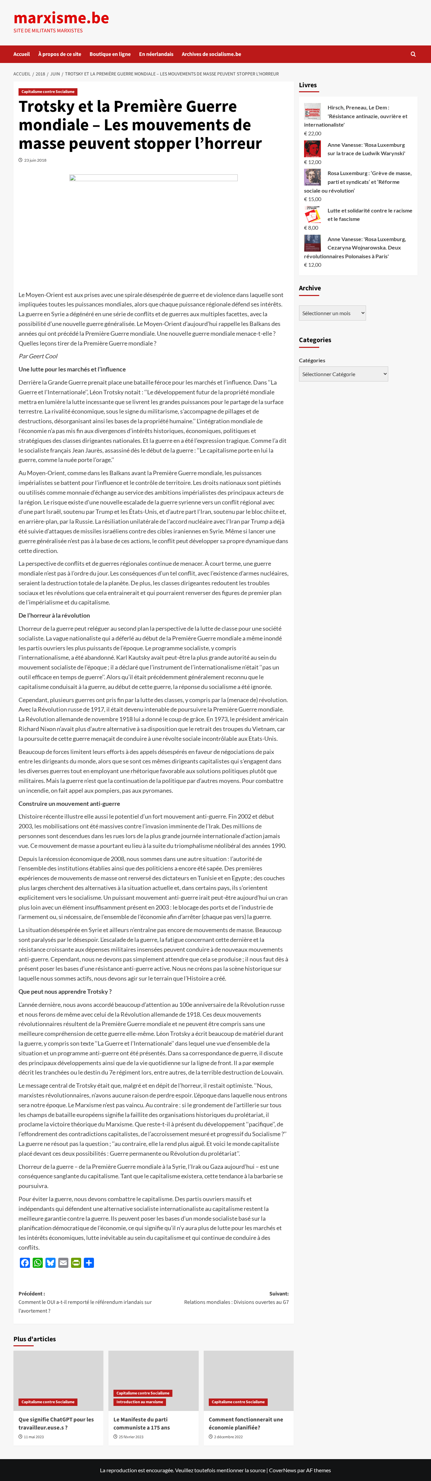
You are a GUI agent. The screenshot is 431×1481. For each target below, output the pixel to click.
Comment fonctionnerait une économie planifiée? (246, 1424)
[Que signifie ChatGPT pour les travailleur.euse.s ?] (58, 1381)
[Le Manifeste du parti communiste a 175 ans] (153, 1381)
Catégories (312, 360)
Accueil (21, 54)
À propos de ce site (59, 54)
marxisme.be (61, 18)
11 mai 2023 (34, 1437)
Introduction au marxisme (140, 1402)
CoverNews (282, 1470)
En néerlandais (156, 54)
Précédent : (85, 1302)
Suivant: (236, 1298)
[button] (413, 54)
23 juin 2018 (35, 160)
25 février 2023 (131, 1437)
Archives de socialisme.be (211, 54)
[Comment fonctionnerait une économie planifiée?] (249, 1381)
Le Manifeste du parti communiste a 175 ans (141, 1424)
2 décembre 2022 (228, 1437)
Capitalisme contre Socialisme (48, 92)
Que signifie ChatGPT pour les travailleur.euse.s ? (56, 1424)
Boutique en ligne (110, 54)
